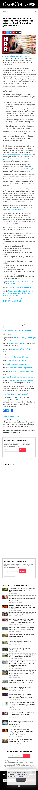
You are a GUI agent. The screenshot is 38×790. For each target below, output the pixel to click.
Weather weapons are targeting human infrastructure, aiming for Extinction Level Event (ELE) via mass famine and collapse (20, 695)
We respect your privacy (24, 765)
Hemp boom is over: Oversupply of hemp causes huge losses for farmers (20, 688)
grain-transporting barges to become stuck (16, 155)
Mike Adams (14, 29)
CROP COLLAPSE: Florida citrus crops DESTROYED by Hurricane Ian (19, 649)
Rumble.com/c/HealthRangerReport (20, 368)
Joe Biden (5, 426)
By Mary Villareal (18, 593)
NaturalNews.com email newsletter (22, 380)
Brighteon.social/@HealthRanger (25, 338)
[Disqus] (19, 489)
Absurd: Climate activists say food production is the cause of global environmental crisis (22, 655)
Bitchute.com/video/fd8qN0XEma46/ (21, 287)
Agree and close (21, 780)
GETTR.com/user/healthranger (17, 360)
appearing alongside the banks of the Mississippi (18, 159)
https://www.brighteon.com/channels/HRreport (18, 330)
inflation (31, 424)
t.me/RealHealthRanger (17, 343)
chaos (20, 420)
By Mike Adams (18, 602)
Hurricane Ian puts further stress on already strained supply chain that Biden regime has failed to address (21, 673)
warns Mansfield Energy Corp (25, 169)
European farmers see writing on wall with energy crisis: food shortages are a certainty (21, 681)
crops (9, 422)
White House (25, 426)
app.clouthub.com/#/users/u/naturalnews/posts (18, 377)
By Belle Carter (18, 658)
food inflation (30, 422)
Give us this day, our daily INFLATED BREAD (21, 614)
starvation (17, 426)
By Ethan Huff (18, 610)
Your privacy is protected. (9, 454)
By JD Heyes (17, 677)
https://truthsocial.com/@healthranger (15, 357)
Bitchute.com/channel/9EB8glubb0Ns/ (21, 371)
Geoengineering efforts (10, 144)
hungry (25, 424)
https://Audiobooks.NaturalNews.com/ (15, 394)
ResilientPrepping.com (18, 400)
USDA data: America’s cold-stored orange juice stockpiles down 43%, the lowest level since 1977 (22, 590)
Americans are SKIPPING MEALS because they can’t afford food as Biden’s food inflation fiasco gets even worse (22, 598)
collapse (25, 420)
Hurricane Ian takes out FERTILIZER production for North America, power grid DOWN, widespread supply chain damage (22, 714)
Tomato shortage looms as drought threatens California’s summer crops (21, 635)
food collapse (21, 422)
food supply (6, 424)
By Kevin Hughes (18, 668)
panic (11, 426)
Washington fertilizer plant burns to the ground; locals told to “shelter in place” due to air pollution (22, 607)
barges (15, 420)
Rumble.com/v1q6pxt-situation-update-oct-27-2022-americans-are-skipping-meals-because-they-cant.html (18, 293)
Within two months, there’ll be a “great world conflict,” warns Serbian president (21, 740)
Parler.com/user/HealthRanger (17, 364)
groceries (14, 424)
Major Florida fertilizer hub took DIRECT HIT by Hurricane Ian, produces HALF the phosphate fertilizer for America (22, 722)
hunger (20, 424)
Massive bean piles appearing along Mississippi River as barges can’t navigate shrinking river (22, 628)
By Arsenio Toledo (19, 638)
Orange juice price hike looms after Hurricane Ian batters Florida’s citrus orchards (22, 642)
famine (13, 422)
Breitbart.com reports (15, 209)
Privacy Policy (18, 776)
